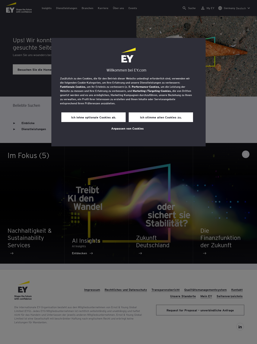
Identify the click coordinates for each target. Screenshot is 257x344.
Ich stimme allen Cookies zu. (161, 117)
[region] (128, 92)
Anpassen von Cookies (127, 128)
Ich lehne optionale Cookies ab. (93, 117)
